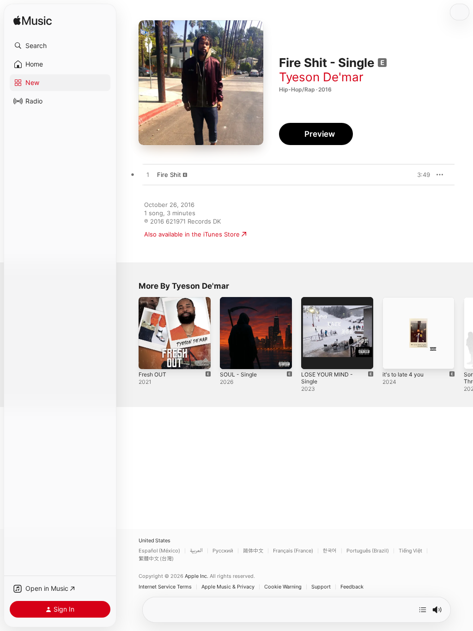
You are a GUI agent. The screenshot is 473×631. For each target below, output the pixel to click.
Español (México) (159, 550)
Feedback (352, 586)
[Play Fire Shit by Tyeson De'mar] (148, 175)
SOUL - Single (238, 374)
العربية (196, 550)
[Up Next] (422, 609)
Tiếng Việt (410, 550)
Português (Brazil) (367, 550)
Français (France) (293, 550)
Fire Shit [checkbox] (169, 174)
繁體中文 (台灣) (156, 558)
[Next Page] (463, 333)
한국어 (330, 550)
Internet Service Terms (165, 586)
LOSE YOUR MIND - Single (327, 378)
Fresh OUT (152, 374)
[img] (32, 21)
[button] (60, 46)
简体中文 (253, 550)
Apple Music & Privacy (228, 586)
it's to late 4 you (403, 374)
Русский (222, 550)
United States (154, 540)
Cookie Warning (283, 586)
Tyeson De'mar (321, 77)
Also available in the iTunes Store (192, 234)
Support (321, 586)
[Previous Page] (129, 333)
